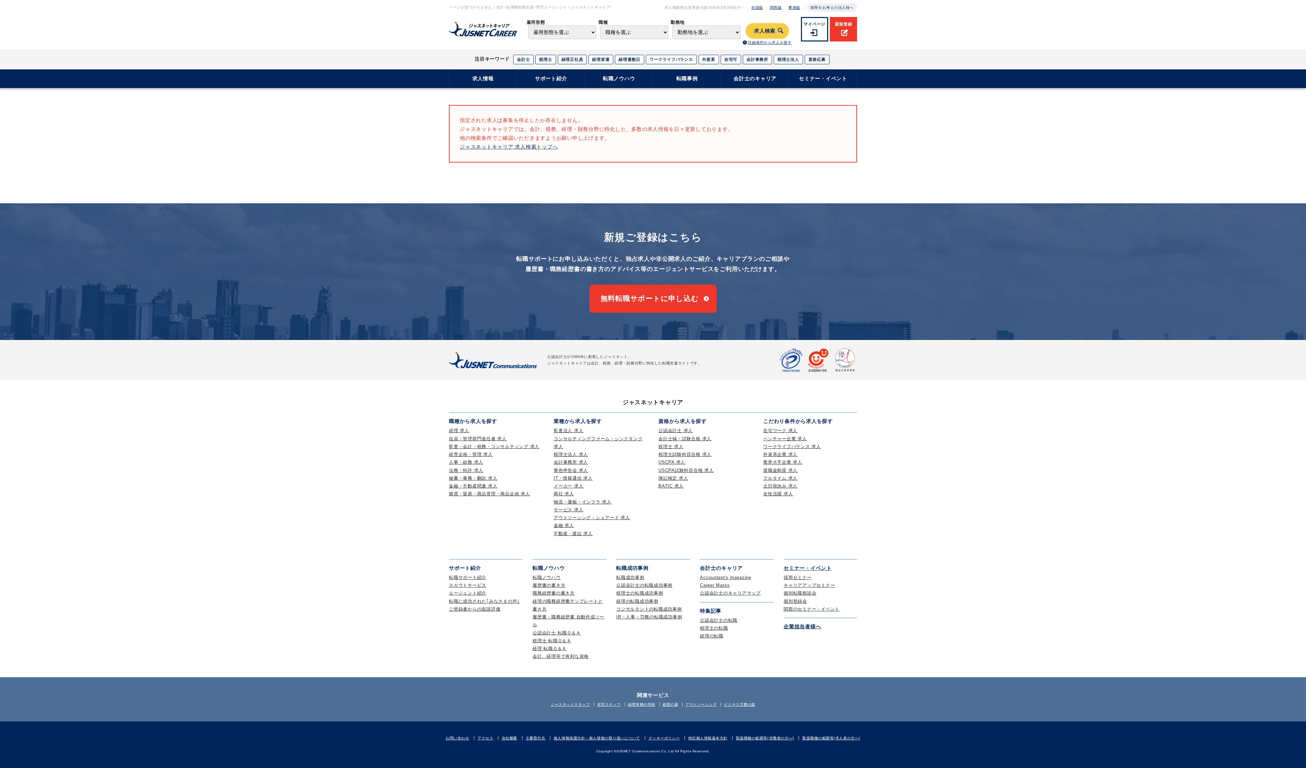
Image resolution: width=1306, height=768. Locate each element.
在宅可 (730, 59)
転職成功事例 (630, 577)
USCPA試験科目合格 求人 (686, 470)
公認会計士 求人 (675, 430)
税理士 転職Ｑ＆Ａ (552, 640)
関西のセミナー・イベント (812, 609)
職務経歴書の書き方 (554, 593)
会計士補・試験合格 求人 (684, 438)
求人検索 (764, 31)
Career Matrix (715, 585)
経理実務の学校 (641, 704)
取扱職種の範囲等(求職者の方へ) (765, 738)
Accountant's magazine (725, 577)
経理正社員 (572, 59)
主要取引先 (536, 738)
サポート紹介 (551, 78)
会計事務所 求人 (571, 462)
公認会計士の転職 (718, 620)
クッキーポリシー (664, 738)
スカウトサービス (467, 585)
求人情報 (483, 78)
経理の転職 (711, 635)
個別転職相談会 (800, 593)
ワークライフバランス (671, 59)
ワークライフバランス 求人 (792, 446)
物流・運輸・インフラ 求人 (583, 502)
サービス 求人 (568, 509)
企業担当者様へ (802, 626)
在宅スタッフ (609, 704)
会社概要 (509, 738)
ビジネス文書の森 (739, 704)
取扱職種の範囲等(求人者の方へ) (831, 738)
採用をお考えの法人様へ (832, 7)
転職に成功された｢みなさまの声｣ (484, 601)
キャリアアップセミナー (809, 585)
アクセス (485, 738)
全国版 (757, 7)
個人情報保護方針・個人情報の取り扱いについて (597, 738)
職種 (603, 22)
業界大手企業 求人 (782, 462)
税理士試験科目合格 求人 (684, 454)
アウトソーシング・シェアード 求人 (592, 517)
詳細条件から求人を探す (769, 42)
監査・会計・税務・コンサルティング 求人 (494, 446)
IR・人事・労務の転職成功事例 (649, 616)
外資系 (708, 59)
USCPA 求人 (671, 462)
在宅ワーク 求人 (780, 430)
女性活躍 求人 (778, 493)
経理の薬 (670, 704)
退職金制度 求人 (780, 470)
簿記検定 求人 (673, 478)
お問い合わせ (457, 738)
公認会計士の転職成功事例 (644, 585)
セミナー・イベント (823, 78)
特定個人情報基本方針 (708, 738)
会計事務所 (757, 59)
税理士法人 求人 (571, 454)
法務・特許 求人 (466, 470)
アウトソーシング (701, 704)
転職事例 (687, 78)
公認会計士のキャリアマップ (730, 593)
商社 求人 (564, 493)
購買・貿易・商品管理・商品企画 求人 (489, 493)
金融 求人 (564, 525)
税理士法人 (788, 59)
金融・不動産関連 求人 (473, 486)
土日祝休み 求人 (780, 486)
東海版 (794, 7)
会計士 (523, 59)
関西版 (776, 7)
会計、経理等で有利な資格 (561, 656)
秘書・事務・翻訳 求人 (473, 478)
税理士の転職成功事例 (639, 593)
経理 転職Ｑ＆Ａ (550, 648)
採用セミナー (798, 577)
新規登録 (843, 24)
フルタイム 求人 (780, 478)
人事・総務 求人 (466, 462)
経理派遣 (600, 59)
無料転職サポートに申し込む (650, 298)
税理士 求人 (671, 446)
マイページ (814, 24)
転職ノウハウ (619, 78)
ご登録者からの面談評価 (474, 609)
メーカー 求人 (568, 486)
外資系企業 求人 (780, 454)
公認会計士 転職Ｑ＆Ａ (557, 632)
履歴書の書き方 (549, 585)
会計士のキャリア (755, 78)
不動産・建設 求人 (573, 533)
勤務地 (678, 22)
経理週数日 (629, 59)
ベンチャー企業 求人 (785, 438)
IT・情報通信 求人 (573, 478)
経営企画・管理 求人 (471, 454)
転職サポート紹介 (467, 577)
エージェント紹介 (467, 593)
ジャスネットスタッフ (570, 704)
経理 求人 (459, 430)
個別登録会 (795, 601)
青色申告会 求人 (571, 470)
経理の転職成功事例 (637, 601)
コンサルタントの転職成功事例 (649, 609)
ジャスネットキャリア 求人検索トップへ (509, 147)
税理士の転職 (714, 628)
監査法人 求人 (568, 430)
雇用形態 (535, 22)
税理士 (545, 59)
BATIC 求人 (671, 486)
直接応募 (817, 59)
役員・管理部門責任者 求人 (478, 438)
